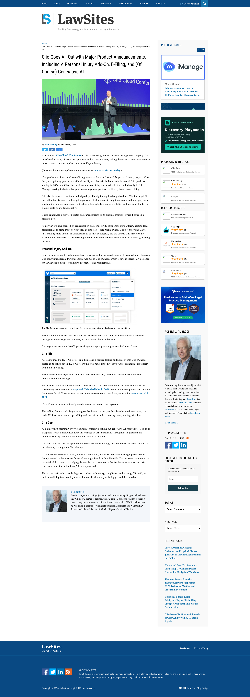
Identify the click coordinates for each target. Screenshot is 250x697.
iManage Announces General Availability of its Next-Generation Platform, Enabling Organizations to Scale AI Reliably (183, 63)
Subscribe (183, 488)
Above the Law (184, 402)
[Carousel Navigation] (183, 50)
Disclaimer (185, 648)
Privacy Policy (201, 648)
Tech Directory (125, 3)
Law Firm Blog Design (193, 687)
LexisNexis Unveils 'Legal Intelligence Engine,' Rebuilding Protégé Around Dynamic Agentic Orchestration (181, 602)
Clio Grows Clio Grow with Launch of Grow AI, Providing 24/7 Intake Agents (182, 617)
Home (44, 3)
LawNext (169, 409)
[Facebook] (168, 445)
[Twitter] (175, 445)
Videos (159, 3)
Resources (72, 3)
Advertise (144, 3)
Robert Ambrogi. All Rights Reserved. (77, 687)
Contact (90, 3)
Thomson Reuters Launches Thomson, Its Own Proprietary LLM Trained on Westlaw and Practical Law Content (180, 584)
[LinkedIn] (183, 445)
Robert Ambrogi (191, 3)
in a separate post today (107, 170)
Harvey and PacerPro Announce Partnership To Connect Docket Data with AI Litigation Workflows (182, 568)
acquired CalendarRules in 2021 (91, 389)
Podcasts (105, 3)
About (57, 3)
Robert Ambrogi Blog (81, 21)
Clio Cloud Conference (68, 155)
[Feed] (68, 671)
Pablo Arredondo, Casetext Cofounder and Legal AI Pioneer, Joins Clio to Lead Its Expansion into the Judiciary (183, 553)
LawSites (191, 399)
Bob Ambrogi (51, 144)
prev (199, 50)
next (203, 50)
